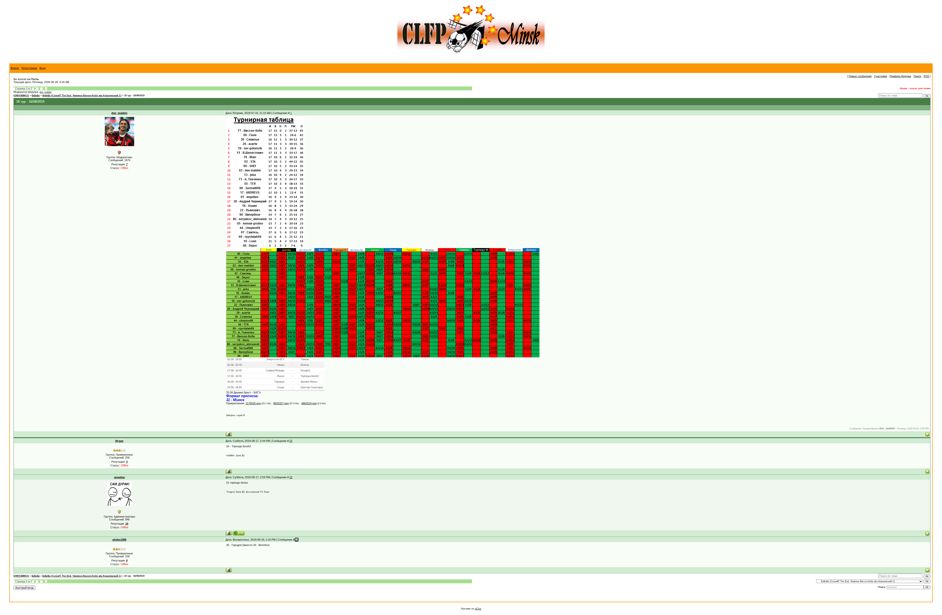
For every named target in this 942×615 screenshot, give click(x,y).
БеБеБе (36, 95)
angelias (119, 477)
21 (290, 440)
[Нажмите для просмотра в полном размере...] (275, 390)
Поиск (917, 76)
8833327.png (281, 403)
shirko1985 (119, 539)
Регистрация (29, 68)
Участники (880, 76)
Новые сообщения (860, 76)
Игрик (119, 440)
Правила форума (900, 76)
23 (296, 539)
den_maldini (45, 92)
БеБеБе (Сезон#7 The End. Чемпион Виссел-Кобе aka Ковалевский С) (81, 95)
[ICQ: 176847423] (239, 533)
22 (290, 477)
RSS (926, 76)
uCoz (478, 608)
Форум (15, 68)
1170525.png (253, 403)
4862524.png (309, 403)
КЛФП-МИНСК (21, 95)
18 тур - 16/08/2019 (134, 95)
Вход (42, 68)
